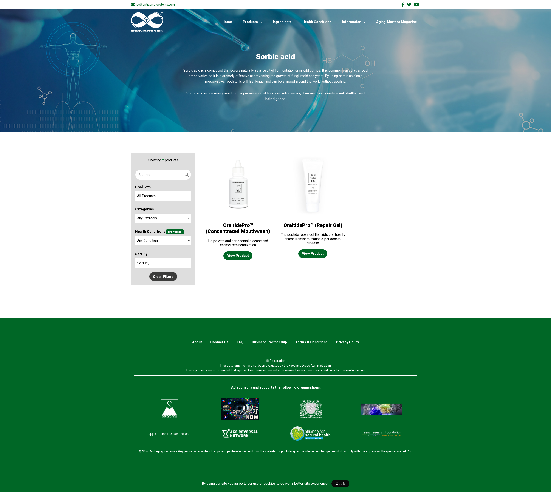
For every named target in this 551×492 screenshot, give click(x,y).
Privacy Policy (347, 342)
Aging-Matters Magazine (396, 22)
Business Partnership (269, 342)
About (197, 342)
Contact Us (219, 342)
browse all (175, 231)
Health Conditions (316, 22)
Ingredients (282, 22)
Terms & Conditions (311, 342)
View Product (238, 256)
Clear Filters (163, 276)
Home (227, 22)
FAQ (240, 342)
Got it (340, 483)
